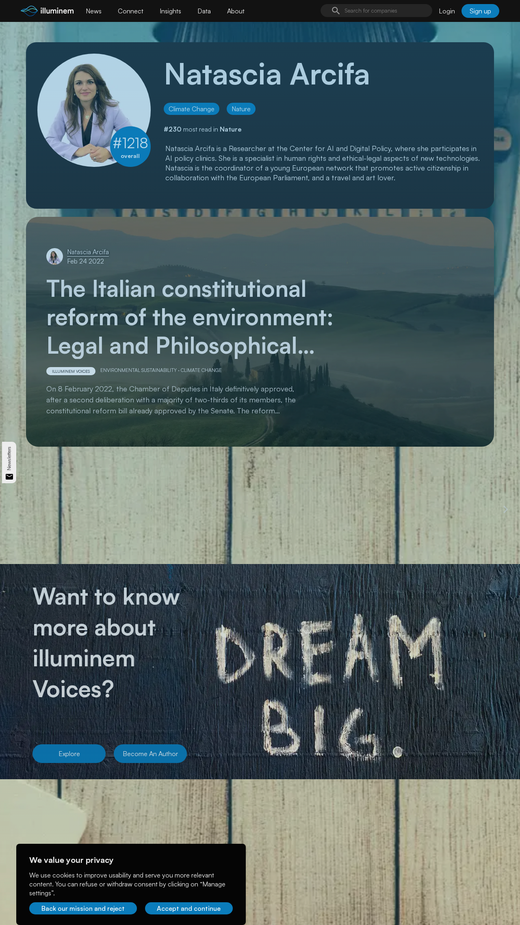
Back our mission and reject (83, 908)
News (94, 11)
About (236, 11)
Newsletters (9, 459)
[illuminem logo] (47, 12)
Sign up (480, 11)
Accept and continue (189, 908)
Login (447, 11)
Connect (130, 11)
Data (204, 11)
